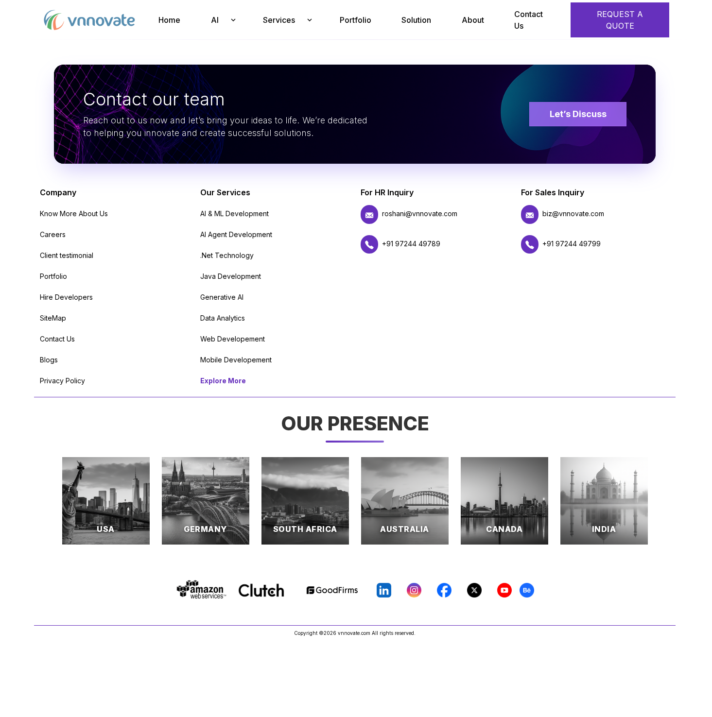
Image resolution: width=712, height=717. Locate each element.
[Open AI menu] (233, 20)
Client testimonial (66, 255)
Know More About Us (74, 213)
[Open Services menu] (310, 20)
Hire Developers (66, 297)
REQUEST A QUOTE (620, 20)
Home (169, 20)
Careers (53, 234)
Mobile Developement (236, 360)
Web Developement (232, 339)
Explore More (223, 380)
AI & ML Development (234, 213)
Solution (416, 20)
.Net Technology (227, 255)
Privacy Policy (62, 380)
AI (215, 20)
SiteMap (53, 318)
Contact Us (528, 20)
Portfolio (355, 20)
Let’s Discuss (578, 114)
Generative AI (221, 297)
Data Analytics (222, 318)
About (473, 20)
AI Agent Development (236, 234)
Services (279, 20)
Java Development (230, 276)
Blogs (49, 360)
